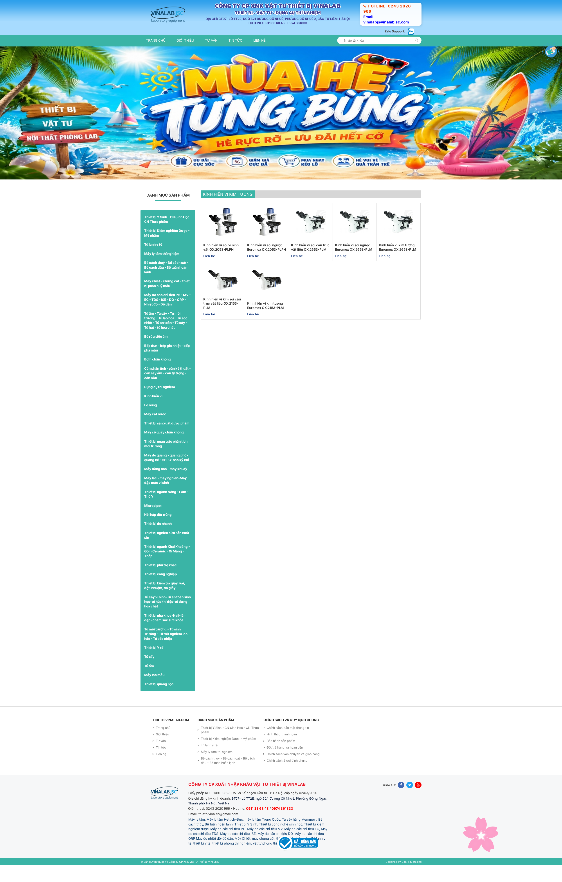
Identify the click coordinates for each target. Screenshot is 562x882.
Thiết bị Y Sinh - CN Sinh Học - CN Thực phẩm (168, 234)
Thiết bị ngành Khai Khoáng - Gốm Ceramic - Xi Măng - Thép (167, 566)
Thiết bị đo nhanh (158, 538)
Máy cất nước (155, 429)
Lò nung (150, 420)
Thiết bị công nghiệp (160, 589)
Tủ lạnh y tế (153, 259)
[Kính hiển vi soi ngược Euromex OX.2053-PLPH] (267, 236)
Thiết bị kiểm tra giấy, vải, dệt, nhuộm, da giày (164, 600)
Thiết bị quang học (159, 699)
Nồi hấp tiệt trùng (158, 529)
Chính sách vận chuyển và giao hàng (293, 769)
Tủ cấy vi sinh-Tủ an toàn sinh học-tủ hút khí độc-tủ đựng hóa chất (167, 616)
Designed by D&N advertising (403, 876)
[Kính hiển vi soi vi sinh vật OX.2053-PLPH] (223, 236)
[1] (417, 40)
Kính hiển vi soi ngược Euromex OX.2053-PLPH (266, 262)
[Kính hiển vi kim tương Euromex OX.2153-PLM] (267, 294)
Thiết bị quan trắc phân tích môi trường (165, 458)
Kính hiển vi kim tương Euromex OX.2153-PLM (265, 320)
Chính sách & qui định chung (287, 775)
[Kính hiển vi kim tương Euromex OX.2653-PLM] (398, 236)
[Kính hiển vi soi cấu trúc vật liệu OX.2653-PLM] (311, 236)
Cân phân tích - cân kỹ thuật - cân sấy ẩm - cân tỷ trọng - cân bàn (167, 388)
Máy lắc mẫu (154, 690)
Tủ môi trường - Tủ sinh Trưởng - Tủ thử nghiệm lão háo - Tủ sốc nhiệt (165, 648)
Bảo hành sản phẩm (281, 756)
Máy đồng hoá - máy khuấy (165, 484)
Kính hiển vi (153, 411)
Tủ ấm (149, 680)
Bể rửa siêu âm (156, 351)
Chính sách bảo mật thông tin (288, 742)
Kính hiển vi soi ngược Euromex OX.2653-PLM (353, 262)
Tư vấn (211, 40)
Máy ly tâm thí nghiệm (161, 268)
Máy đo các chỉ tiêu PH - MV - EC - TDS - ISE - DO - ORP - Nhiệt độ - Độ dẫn (167, 314)
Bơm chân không (157, 374)
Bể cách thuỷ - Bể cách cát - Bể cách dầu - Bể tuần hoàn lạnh (166, 282)
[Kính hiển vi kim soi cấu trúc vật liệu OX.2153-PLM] (223, 294)
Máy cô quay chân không (164, 447)
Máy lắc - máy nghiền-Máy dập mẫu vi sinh (165, 495)
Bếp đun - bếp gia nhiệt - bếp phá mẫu (167, 362)
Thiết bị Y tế (153, 662)
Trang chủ (156, 40)
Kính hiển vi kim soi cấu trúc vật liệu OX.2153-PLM (222, 318)
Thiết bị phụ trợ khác (160, 580)
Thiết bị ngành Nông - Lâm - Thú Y (166, 508)
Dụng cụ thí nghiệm (159, 402)
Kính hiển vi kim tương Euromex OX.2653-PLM (397, 262)
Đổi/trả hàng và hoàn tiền (285, 762)
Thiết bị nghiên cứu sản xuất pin (166, 549)
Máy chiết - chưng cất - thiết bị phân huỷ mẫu (167, 298)
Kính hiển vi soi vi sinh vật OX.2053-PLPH (221, 262)
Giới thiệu (185, 40)
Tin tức (235, 40)
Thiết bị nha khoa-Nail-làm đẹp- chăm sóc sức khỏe (165, 632)
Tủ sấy (149, 671)
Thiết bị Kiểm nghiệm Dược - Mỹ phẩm (167, 247)
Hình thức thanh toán (282, 749)
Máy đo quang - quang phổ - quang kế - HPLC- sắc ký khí (166, 472)
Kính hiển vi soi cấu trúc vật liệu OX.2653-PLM (310, 262)
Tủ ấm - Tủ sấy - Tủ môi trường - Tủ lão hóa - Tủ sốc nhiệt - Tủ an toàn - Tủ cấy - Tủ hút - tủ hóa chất (165, 335)
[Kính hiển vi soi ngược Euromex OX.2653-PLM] (354, 236)
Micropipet (153, 520)
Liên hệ (259, 40)
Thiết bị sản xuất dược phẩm (166, 438)
